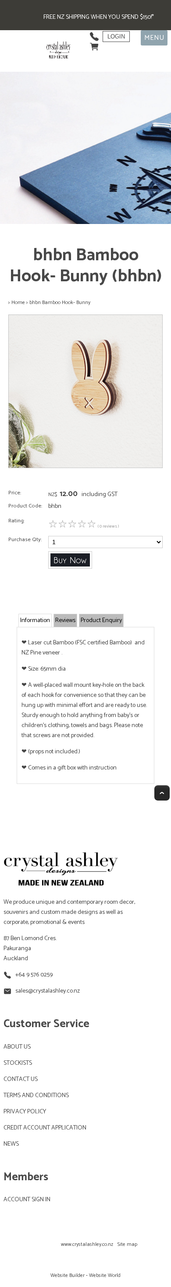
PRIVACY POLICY (25, 1112)
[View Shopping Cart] (94, 44)
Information (35, 621)
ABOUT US (17, 1047)
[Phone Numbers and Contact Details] (94, 34)
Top (162, 793)
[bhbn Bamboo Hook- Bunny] (85, 467)
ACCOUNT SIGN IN (27, 1200)
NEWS (11, 1144)
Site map (127, 1244)
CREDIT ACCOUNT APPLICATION (45, 1128)
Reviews (65, 621)
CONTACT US (21, 1079)
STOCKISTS (18, 1063)
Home (18, 302)
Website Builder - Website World (85, 1275)
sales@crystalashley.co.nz (47, 991)
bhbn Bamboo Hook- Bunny (59, 302)
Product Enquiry (101, 621)
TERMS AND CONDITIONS (36, 1096)
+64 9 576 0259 (34, 975)
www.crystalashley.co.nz (87, 1244)
